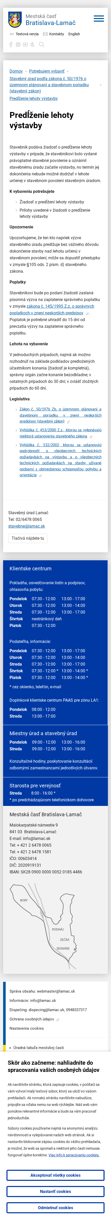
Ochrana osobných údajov (32, 1019)
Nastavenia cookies (27, 1028)
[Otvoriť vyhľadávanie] (41, 44)
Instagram (18, 44)
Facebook (10, 44)
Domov (16, 71)
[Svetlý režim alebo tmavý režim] (32, 44)
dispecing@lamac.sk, (47, 1010)
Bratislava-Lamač (51, 20)
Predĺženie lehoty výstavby (34, 98)
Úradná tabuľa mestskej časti (38, 1047)
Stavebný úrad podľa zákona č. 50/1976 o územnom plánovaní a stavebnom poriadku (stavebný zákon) (49, 84)
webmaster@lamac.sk (56, 991)
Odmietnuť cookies (55, 1207)
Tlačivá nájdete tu (28, 538)
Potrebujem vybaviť (47, 71)
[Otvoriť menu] (99, 20)
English (74, 34)
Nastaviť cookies (55, 1191)
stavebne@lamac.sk (26, 526)
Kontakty (56, 34)
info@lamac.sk (36, 838)
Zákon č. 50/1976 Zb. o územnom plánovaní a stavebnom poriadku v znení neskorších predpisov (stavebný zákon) (60, 415)
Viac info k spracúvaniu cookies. (74, 1155)
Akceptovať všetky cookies (55, 1175)
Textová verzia (27, 34)
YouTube (25, 44)
